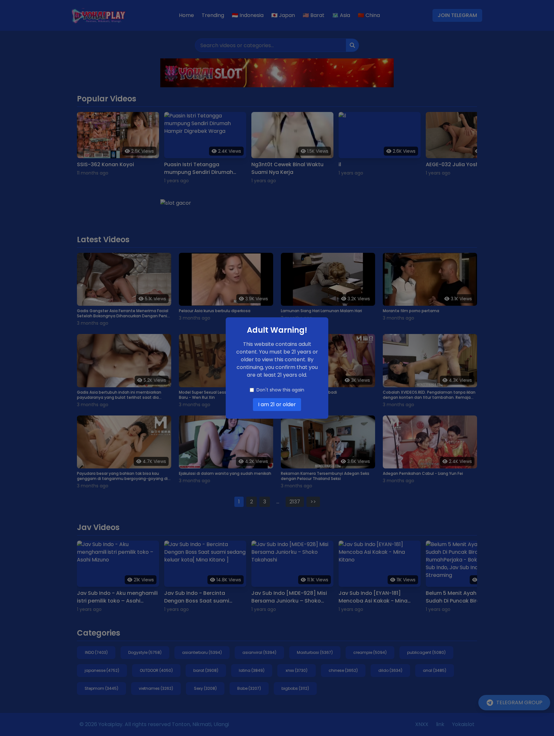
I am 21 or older (277, 404)
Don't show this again (280, 390)
